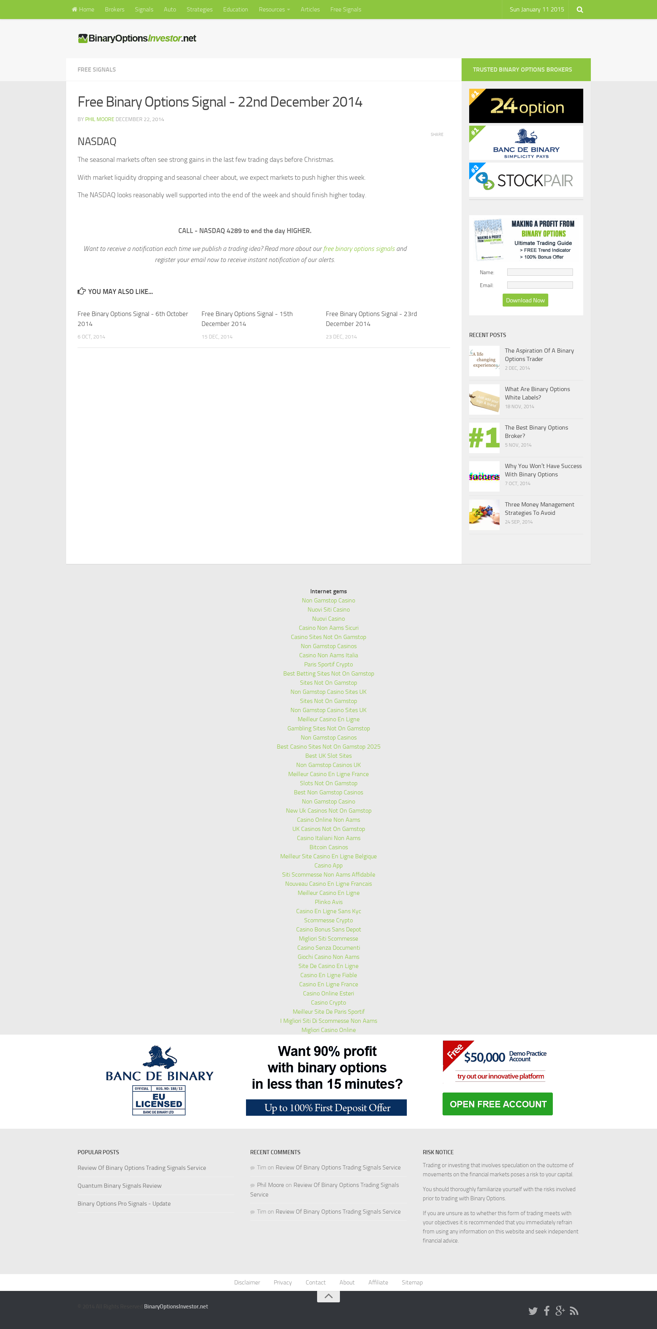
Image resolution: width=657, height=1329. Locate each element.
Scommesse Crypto (328, 920)
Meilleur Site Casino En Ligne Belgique (328, 856)
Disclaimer (247, 1282)
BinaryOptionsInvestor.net (176, 1306)
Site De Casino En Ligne (328, 966)
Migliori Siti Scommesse (328, 938)
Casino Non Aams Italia (328, 655)
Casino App (328, 865)
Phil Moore (99, 119)
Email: (487, 285)
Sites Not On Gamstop (328, 682)
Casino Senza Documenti (328, 947)
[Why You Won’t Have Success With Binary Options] (484, 476)
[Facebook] (546, 1311)
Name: (487, 272)
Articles (310, 9)
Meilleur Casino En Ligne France (328, 774)
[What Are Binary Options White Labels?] (484, 399)
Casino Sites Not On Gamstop (328, 637)
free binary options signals (359, 248)
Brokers (114, 9)
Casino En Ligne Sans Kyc (328, 911)
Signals (144, 9)
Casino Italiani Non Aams (328, 838)
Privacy (283, 1282)
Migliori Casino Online (329, 1029)
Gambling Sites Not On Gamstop (328, 728)
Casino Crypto (328, 1002)
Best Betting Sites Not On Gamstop (328, 673)
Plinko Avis (329, 902)
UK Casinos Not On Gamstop (328, 828)
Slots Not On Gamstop (328, 783)
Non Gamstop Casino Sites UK (328, 691)
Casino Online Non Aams (328, 819)
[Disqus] (264, 458)
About (347, 1282)
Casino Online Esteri (328, 993)
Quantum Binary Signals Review (120, 1185)
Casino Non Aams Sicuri (329, 627)
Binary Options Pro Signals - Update (124, 1203)
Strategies (200, 9)
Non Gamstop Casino (328, 600)
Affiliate (378, 1282)
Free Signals (345, 9)
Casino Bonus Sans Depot (328, 929)
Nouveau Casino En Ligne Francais (328, 883)
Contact (316, 1282)
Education (235, 9)
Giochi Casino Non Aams (328, 956)
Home (86, 9)
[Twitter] (533, 1311)
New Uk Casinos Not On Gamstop (328, 810)
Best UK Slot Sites (328, 755)
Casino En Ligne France (328, 984)
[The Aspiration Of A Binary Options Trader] (484, 361)
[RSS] (574, 1311)
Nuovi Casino (328, 618)
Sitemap (412, 1282)
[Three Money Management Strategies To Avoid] (484, 515)
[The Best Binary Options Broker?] (484, 438)
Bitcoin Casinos (328, 847)
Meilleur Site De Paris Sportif (329, 1011)
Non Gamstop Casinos (329, 646)
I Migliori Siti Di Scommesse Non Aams (328, 1020)
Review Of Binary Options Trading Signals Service (142, 1167)
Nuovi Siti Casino (329, 609)
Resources (272, 9)
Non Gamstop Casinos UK (328, 764)
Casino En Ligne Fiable (328, 975)
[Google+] (560, 1311)
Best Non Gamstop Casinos (328, 792)
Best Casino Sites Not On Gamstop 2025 (329, 746)
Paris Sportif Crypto (328, 664)
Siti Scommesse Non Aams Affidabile (328, 874)
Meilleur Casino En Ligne (329, 719)
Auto (170, 9)
